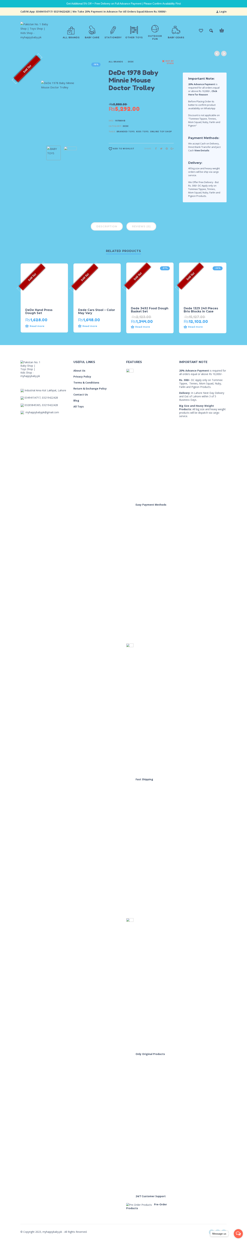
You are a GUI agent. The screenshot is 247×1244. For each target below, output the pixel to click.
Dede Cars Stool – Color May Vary (96, 311)
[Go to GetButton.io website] (238, 1240)
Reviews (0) (141, 226)
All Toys (78, 406)
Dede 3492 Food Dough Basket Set (149, 310)
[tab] (106, 227)
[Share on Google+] (171, 148)
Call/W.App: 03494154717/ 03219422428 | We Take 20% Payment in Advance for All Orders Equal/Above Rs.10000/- (93, 11)
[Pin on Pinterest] (165, 148)
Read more (37, 326)
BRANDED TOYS (126, 131)
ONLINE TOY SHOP (161, 131)
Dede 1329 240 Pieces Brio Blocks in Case (201, 310)
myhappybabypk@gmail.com (42, 412)
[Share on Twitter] (160, 148)
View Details (201, 150)
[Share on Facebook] (154, 148)
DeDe (131, 61)
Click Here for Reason (202, 92)
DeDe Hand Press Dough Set (38, 311)
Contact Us (80, 394)
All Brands (116, 61)
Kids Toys (142, 131)
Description (106, 226)
